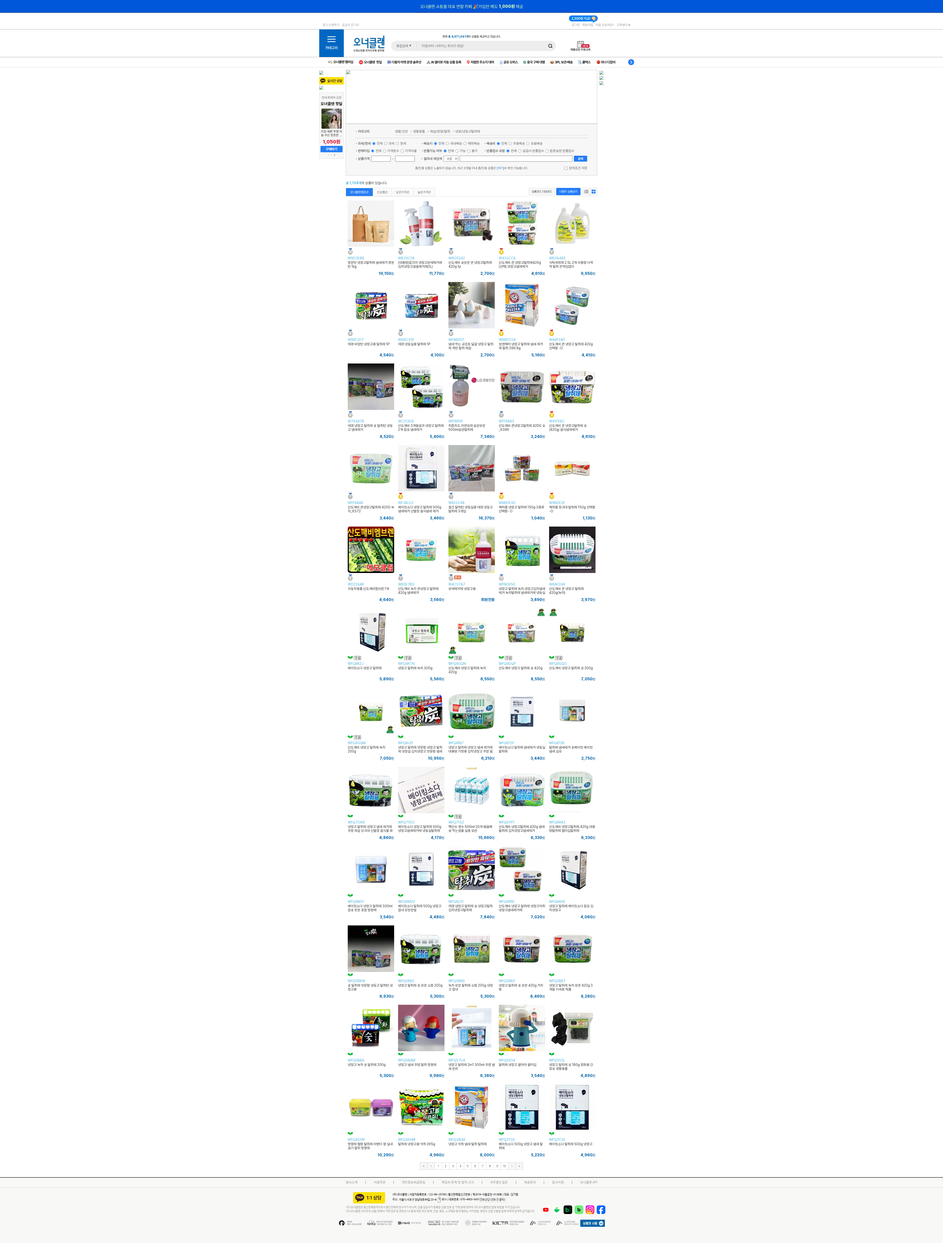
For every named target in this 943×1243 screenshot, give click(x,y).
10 (504, 1166)
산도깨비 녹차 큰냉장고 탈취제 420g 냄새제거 (418, 591)
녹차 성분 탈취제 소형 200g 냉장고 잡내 (470, 987)
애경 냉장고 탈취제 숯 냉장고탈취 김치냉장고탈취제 (470, 908)
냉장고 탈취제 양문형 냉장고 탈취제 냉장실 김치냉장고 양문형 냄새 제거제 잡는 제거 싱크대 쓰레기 (420, 751)
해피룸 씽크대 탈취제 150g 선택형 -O (572, 509)
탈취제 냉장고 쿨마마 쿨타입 (517, 1065)
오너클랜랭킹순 (359, 192)
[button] (328, 154)
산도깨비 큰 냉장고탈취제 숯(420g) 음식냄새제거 (568, 428)
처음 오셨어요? (605, 25)
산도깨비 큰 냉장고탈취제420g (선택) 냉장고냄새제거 (520, 264)
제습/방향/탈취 (440, 131)
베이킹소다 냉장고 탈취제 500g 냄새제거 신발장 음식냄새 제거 (419, 509)
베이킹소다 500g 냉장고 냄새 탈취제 (521, 1146)
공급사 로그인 (350, 25)
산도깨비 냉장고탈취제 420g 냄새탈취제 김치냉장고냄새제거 (522, 829)
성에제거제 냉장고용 (462, 589)
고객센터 (622, 25)
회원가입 (587, 25)
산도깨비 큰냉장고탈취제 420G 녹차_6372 (371, 509)
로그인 (576, 25)
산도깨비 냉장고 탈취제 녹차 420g (467, 670)
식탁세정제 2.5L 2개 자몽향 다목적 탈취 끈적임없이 (571, 264)
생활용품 (419, 131)
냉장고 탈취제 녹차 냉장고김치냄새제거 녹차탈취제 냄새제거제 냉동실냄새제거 (522, 593)
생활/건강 (401, 131)
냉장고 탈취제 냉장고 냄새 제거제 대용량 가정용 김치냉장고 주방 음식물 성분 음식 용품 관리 (470, 751)
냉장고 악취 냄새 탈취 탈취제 (467, 1144)
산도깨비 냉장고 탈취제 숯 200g (571, 668)
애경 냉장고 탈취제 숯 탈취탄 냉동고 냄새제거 (370, 428)
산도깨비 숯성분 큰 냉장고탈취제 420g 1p (470, 264)
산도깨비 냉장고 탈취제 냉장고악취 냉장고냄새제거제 (522, 908)
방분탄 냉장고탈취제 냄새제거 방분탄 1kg (371, 264)
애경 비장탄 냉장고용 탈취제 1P (369, 344)
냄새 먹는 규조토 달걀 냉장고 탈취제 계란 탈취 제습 (470, 346)
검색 (580, 158)
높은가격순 (424, 192)
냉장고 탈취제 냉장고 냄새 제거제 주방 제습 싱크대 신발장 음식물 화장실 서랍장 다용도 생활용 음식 (370, 831)
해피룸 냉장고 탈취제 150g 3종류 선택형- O (521, 509)
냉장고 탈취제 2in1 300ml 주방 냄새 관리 (471, 1067)
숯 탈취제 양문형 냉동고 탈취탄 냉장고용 (370, 987)
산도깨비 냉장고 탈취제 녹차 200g (366, 749)
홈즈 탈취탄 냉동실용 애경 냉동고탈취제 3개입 (470, 509)
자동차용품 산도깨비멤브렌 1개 (368, 589)
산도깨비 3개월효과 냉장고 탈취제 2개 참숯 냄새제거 (421, 428)
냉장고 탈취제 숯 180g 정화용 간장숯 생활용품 (571, 1067)
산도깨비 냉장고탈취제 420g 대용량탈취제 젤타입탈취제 (572, 829)
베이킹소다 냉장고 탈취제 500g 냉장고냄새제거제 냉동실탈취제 (419, 829)
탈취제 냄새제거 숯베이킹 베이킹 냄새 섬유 (571, 749)
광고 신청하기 (330, 25)
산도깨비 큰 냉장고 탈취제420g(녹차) (566, 591)
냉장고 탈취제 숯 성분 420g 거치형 (521, 987)
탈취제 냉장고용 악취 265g (416, 1144)
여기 (500, 168)
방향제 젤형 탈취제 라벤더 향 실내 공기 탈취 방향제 (370, 1146)
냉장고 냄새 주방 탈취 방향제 (417, 1065)
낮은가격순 (402, 192)
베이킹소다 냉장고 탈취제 (365, 668)
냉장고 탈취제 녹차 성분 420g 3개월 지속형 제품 (571, 987)
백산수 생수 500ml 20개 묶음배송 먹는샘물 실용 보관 (470, 829)
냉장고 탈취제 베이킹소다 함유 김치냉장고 (571, 908)
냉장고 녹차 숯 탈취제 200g (367, 1065)
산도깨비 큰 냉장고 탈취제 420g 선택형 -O (571, 346)
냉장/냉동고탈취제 (467, 131)
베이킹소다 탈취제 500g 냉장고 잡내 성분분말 (419, 908)
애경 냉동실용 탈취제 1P (414, 344)
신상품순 (382, 192)
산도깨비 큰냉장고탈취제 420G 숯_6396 (522, 428)
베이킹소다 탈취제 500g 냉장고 (570, 1144)
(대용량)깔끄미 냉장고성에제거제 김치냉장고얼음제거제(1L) (420, 264)
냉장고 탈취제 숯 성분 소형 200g (420, 985)
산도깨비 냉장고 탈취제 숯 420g (520, 668)
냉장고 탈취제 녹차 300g (415, 668)
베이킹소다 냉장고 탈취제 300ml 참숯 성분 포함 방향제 (370, 908)
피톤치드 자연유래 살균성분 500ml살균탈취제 (466, 428)
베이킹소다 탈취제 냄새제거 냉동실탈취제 (522, 749)
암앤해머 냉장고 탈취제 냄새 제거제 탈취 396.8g (521, 346)
